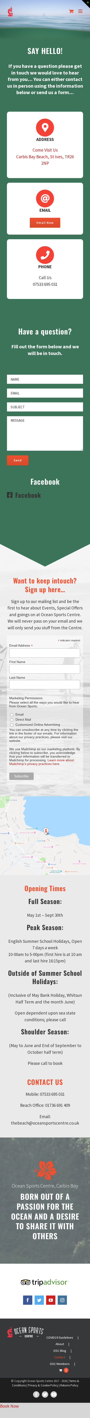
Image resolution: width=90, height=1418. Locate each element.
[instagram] (62, 1300)
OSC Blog (59, 1351)
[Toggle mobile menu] (80, 11)
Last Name (17, 677)
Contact (59, 1357)
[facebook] (27, 1300)
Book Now (9, 1406)
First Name (17, 662)
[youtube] (50, 1300)
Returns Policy (69, 1385)
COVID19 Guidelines (59, 1337)
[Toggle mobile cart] (71, 11)
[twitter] (39, 1300)
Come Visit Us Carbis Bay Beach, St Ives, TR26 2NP (45, 156)
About (60, 1344)
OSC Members (60, 1364)
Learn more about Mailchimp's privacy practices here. (41, 762)
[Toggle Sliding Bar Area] (86, 4)
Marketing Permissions (25, 698)
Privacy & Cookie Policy (43, 1385)
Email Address (21, 645)
